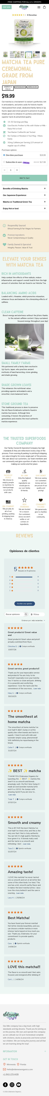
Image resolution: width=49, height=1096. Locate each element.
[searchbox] (14, 614)
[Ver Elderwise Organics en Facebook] (5, 1084)
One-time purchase (14, 155)
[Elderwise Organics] (24, 7)
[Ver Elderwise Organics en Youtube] (18, 1084)
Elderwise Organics (14, 1092)
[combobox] (33, 620)
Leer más (37, 688)
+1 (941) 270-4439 (11, 1074)
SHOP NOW (6, 7)
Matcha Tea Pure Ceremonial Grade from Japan (23, 72)
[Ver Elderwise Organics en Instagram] (12, 1084)
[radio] (4, 155)
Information (10, 1051)
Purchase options (9, 150)
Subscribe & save (17, 162)
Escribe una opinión (24, 604)
